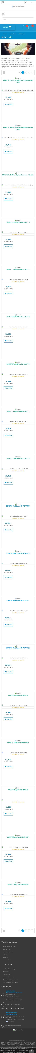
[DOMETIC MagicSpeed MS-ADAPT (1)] (18, 598)
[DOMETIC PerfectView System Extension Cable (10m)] (18, 78)
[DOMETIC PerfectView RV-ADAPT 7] (18, 456)
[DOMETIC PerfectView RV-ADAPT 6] (18, 267)
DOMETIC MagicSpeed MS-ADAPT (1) (18, 600)
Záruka (5, 954)
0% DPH (5, 957)
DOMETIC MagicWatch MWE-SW (18, 884)
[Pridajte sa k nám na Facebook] (3, 14)
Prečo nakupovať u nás (9, 946)
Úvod (5, 34)
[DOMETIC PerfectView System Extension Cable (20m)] (18, 125)
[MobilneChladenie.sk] (18, 7)
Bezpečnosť (13, 34)
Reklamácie (6, 971)
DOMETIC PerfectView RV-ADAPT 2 (18, 317)
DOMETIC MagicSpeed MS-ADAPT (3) (18, 648)
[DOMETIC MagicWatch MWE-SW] (18, 882)
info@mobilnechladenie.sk (13, 1004)
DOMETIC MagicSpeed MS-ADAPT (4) (18, 553)
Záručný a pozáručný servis (10, 982)
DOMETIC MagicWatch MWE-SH (18, 695)
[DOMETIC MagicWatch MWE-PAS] (18, 740)
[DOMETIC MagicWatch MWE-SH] (18, 693)
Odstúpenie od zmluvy (9, 977)
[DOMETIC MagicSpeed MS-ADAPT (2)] (18, 504)
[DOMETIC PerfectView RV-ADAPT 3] (18, 362)
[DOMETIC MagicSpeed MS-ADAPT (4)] (18, 551)
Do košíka (9, 104)
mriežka (4, 72)
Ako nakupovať (7, 949)
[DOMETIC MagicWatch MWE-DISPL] (18, 835)
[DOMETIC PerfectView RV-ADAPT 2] (18, 314)
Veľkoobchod (6, 960)
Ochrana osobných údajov (10, 979)
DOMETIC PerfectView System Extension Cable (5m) (18, 175)
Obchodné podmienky (9, 969)
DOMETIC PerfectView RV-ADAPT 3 (18, 364)
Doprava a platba (7, 952)
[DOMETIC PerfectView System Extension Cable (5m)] (18, 173)
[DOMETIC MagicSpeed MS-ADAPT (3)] (18, 646)
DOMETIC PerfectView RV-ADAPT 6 (18, 269)
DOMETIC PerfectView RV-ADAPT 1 (18, 411)
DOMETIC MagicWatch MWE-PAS (18, 742)
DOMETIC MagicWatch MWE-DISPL (18, 837)
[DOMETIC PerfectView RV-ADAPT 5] (18, 220)
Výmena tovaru (7, 974)
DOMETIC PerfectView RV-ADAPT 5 (18, 222)
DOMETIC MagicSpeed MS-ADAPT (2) (18, 506)
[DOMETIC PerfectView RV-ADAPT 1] (18, 409)
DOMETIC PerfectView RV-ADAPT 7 (18, 459)
